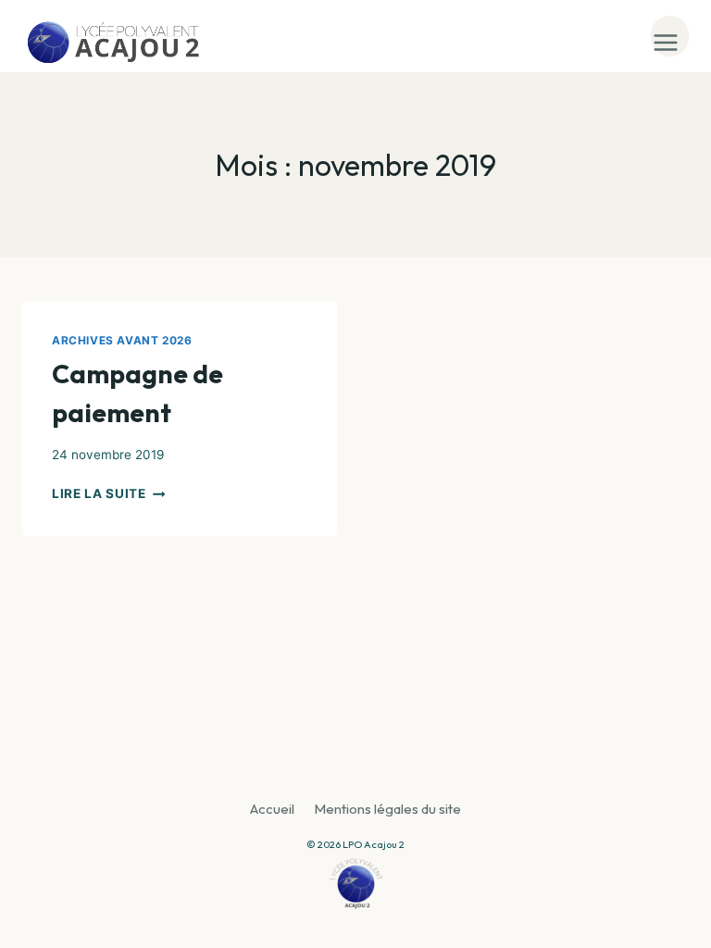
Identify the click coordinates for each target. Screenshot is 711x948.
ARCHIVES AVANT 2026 (122, 340)
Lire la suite (108, 493)
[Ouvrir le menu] (670, 36)
